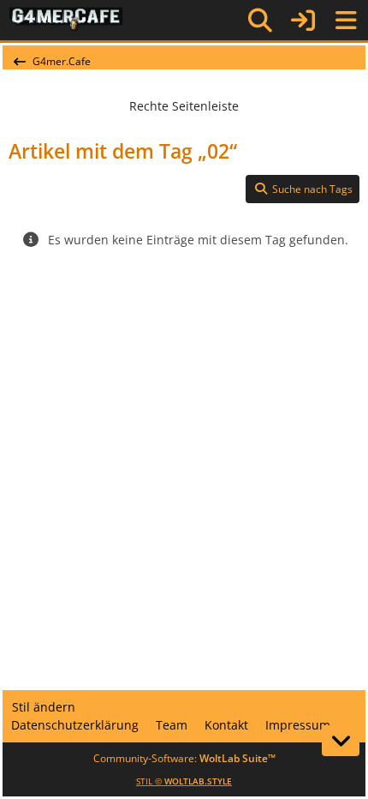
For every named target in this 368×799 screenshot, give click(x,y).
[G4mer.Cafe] (66, 20)
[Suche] (260, 20)
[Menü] (346, 20)
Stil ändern (43, 707)
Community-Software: (184, 758)
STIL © (184, 781)
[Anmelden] (303, 20)
